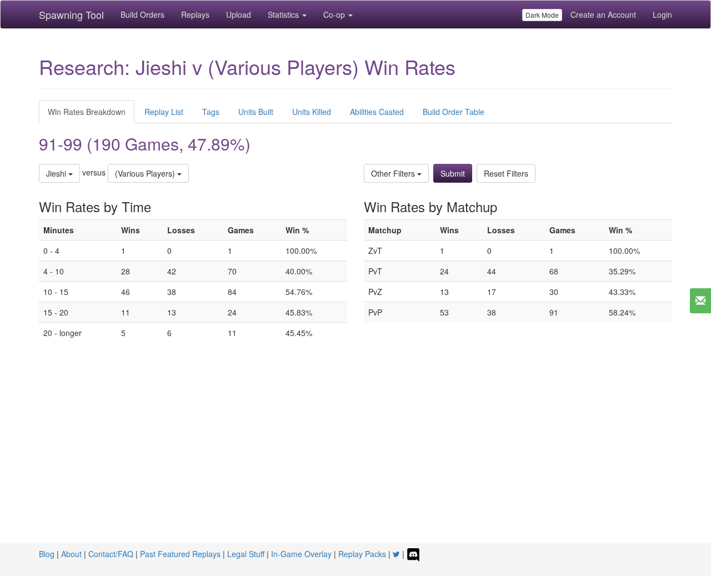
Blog (46, 553)
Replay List (163, 111)
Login (662, 14)
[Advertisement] (355, 459)
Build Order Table (453, 111)
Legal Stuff (245, 553)
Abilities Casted (377, 111)
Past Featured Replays (180, 553)
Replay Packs (362, 553)
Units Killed (311, 111)
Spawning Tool (71, 14)
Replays (195, 14)
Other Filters (394, 173)
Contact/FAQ (110, 553)
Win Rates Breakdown (87, 111)
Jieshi (57, 173)
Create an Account (603, 14)
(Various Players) (146, 173)
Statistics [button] (284, 14)
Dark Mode (542, 14)
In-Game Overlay (301, 553)
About (71, 553)
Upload (238, 14)
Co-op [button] (335, 14)
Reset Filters (506, 173)
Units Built (255, 111)
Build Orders (142, 14)
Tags (210, 111)
